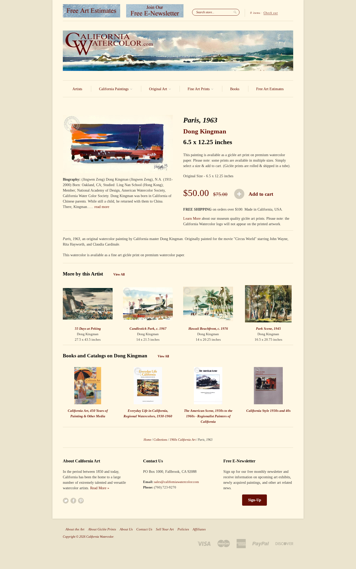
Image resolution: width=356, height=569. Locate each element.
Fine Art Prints (199, 89)
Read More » (99, 488)
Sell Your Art (165, 529)
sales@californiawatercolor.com (176, 482)
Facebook (73, 501)
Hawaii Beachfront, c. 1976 (208, 329)
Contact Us (144, 529)
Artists (77, 89)
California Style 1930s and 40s (268, 411)
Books (234, 89)
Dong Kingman (204, 131)
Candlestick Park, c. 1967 (148, 329)
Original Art (158, 89)
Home (147, 440)
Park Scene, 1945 (268, 329)
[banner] (178, 50)
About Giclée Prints (102, 529)
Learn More (192, 219)
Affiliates (199, 529)
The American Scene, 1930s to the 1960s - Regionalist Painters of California (208, 416)
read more (101, 207)
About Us (126, 529)
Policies (183, 529)
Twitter (66, 501)
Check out (270, 12)
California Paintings (114, 89)
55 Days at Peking (88, 329)
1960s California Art (182, 440)
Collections (160, 440)
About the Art (74, 529)
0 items (255, 12)
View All (119, 274)
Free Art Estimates (270, 89)
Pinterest (81, 501)
